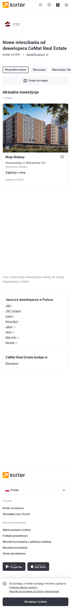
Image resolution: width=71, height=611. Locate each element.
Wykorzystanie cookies (17, 529)
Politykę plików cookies (23, 587)
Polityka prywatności (15, 535)
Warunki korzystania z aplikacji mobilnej (27, 541)
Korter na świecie (13, 508)
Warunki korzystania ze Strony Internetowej (34, 591)
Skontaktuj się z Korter (16, 514)
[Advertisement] (35, 230)
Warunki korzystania (15, 547)
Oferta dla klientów (14, 553)
